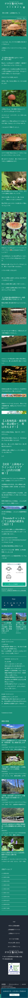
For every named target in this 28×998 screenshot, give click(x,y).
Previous (19, 18)
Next (24, 18)
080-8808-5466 (9, 959)
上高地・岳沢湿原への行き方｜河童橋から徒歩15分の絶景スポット (21, 627)
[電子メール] (19, 605)
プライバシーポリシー (14, 984)
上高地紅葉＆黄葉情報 (12, 590)
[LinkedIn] (14, 603)
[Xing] (11, 605)
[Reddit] (10, 603)
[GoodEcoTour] (14, 963)
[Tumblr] (20, 603)
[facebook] (10, 7)
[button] (3, 623)
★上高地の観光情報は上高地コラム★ (12, 546)
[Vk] (4, 605)
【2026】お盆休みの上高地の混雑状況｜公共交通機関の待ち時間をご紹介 (13, 826)
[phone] (20, 7)
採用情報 (4, 984)
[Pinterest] (23, 603)
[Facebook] (4, 603)
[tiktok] (18, 7)
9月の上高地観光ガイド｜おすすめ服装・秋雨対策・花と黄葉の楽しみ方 (7, 627)
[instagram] (7, 7)
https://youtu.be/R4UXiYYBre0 (9, 537)
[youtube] (15, 7)
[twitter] (12, 7)
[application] (14, 181)
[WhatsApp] (17, 603)
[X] (7, 603)
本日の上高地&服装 (21, 590)
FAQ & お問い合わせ (14, 942)
